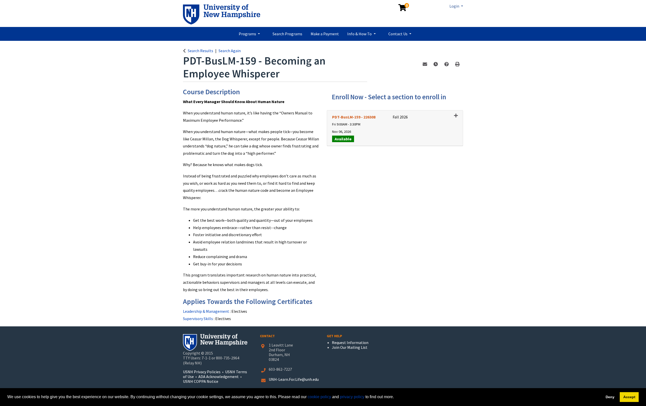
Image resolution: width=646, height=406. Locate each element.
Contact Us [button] (398, 33)
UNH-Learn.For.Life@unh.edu (294, 379)
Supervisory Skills (198, 318)
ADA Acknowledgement (218, 376)
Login (454, 6)
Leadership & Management (206, 311)
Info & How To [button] (359, 33)
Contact (267, 336)
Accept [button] (629, 397)
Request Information (350, 342)
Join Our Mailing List (349, 347)
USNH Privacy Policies (202, 371)
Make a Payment (325, 33)
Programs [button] (248, 33)
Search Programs (287, 33)
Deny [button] (610, 397)
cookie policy (319, 397)
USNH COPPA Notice (200, 381)
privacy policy (352, 397)
